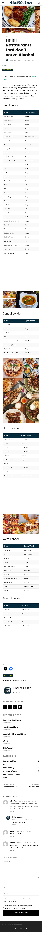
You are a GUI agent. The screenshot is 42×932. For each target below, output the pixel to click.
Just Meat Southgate (12, 720)
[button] (22, 112)
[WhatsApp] (20, 707)
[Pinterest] (15, 707)
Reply (12, 811)
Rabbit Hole (34, 787)
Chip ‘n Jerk (8, 748)
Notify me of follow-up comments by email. (18, 906)
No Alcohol (7, 70)
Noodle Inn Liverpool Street (14, 734)
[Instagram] (17, 692)
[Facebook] (14, 692)
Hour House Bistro (10, 727)
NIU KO (6, 741)
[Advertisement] (19, 276)
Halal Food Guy (15, 60)
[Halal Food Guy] (21, 3)
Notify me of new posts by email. (15, 908)
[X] (20, 692)
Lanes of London (10, 787)
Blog (8, 36)
